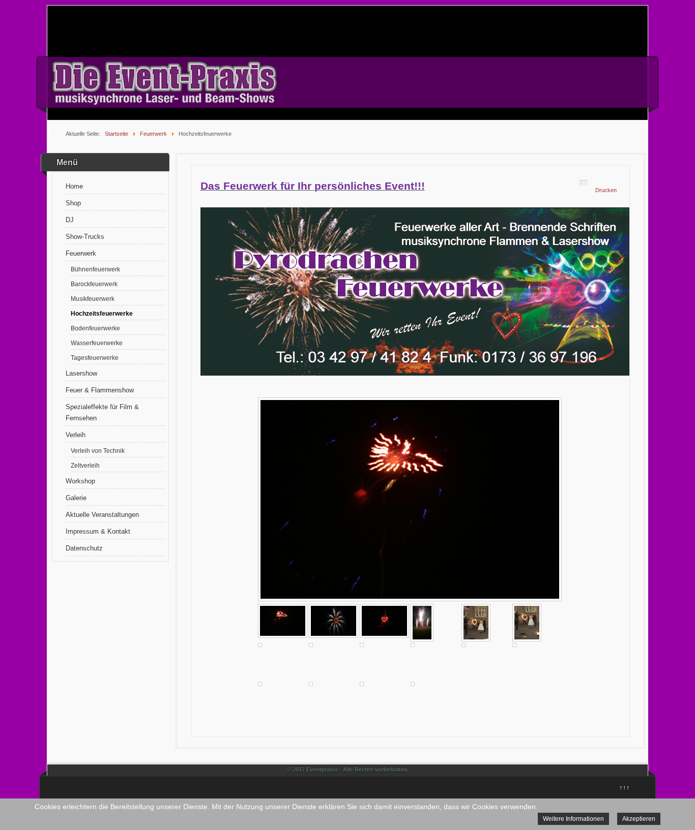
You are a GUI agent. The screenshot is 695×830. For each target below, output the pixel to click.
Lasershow (81, 373)
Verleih (75, 435)
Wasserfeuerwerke (97, 343)
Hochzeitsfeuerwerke (102, 313)
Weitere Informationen (573, 818)
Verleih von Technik (98, 450)
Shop (73, 203)
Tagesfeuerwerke (95, 357)
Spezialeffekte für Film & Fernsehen (102, 412)
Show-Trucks (85, 236)
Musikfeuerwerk (92, 298)
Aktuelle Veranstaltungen (102, 514)
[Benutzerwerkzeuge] (584, 183)
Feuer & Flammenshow (100, 390)
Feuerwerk (81, 253)
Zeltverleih (85, 465)
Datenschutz (84, 548)
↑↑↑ (624, 787)
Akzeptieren (638, 818)
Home (74, 186)
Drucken (606, 190)
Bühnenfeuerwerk (95, 269)
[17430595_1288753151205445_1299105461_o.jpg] (526, 622)
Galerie (76, 498)
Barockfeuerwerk (94, 284)
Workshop (80, 481)
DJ (70, 220)
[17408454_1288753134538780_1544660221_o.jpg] (475, 622)
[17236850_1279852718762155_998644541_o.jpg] (422, 622)
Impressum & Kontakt (98, 531)
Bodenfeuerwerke (95, 328)
